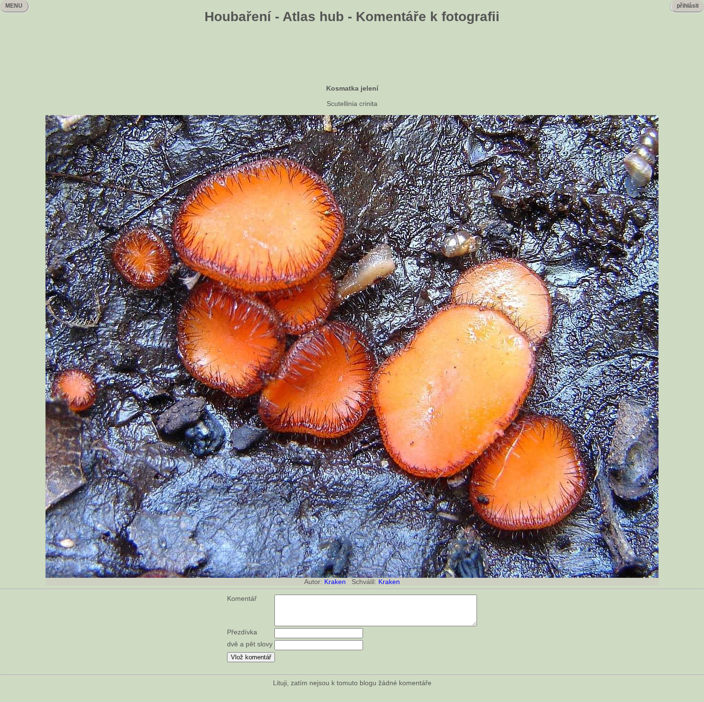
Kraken (335, 581)
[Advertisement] (352, 55)
